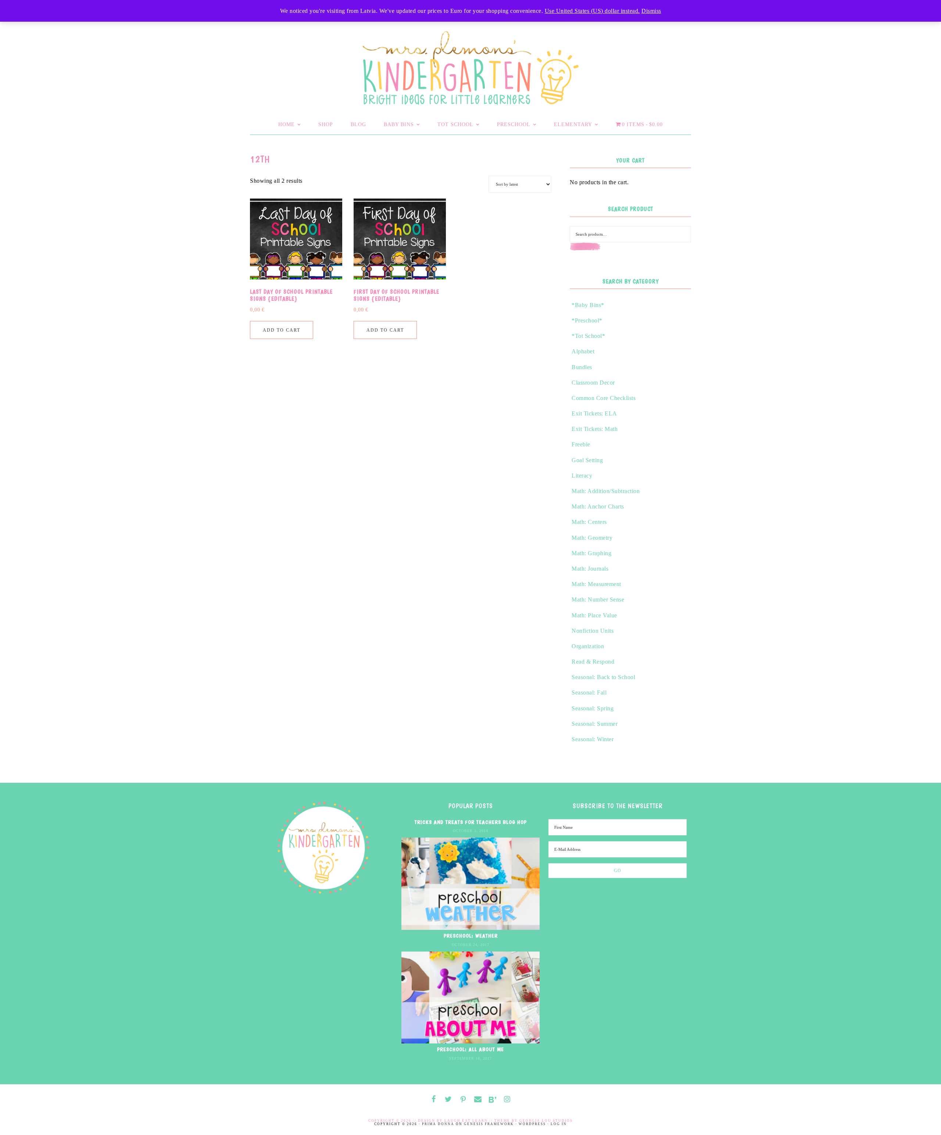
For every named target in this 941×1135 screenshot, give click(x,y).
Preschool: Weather (471, 935)
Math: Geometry (592, 538)
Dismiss (651, 11)
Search (601, 250)
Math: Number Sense (598, 599)
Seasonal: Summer (595, 724)
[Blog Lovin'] (492, 1099)
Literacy (582, 475)
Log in (559, 1124)
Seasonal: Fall (589, 692)
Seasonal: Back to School (603, 677)
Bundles (582, 367)
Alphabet (583, 351)
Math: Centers (589, 522)
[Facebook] (433, 1099)
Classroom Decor (593, 382)
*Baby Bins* (588, 305)
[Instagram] (507, 1099)
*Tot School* (588, 336)
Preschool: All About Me (470, 1049)
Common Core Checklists (604, 398)
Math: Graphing (591, 553)
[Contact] (477, 1099)
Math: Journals (590, 568)
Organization (588, 646)
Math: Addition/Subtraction (606, 491)
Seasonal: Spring (592, 708)
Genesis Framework (489, 1124)
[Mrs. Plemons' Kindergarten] (470, 66)
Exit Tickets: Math (595, 429)
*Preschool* (587, 320)
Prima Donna (438, 1124)
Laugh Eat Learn (466, 1120)
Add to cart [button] (281, 330)
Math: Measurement (596, 584)
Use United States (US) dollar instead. (592, 11)
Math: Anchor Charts (598, 506)
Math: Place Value (594, 615)
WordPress (532, 1124)
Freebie (581, 444)
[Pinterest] (463, 1099)
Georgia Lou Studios (546, 1120)
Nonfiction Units (592, 631)
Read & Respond (593, 661)
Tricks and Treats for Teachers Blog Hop (471, 822)
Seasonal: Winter (592, 739)
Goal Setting (587, 460)
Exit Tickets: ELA (594, 413)
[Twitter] (448, 1099)
